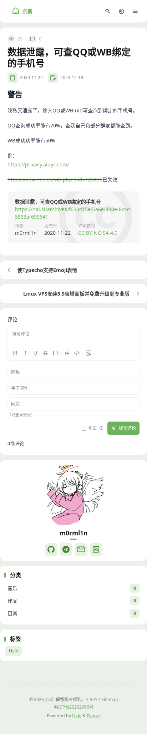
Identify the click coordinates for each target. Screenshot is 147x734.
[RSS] (96, 549)
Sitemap (109, 699)
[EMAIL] (81, 549)
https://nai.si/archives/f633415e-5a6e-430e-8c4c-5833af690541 (73, 213)
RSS (93, 699)
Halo (13, 651)
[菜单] (135, 11)
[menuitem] (121, 11)
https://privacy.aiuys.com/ (38, 164)
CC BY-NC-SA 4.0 (97, 232)
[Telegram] (66, 549)
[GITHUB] (51, 549)
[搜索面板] (108, 11)
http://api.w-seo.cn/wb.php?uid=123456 (54, 179)
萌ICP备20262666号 (73, 707)
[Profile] (73, 495)
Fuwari (94, 716)
